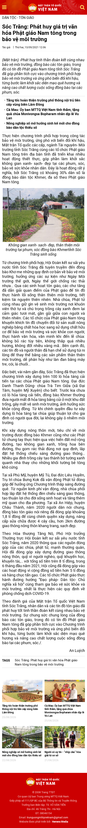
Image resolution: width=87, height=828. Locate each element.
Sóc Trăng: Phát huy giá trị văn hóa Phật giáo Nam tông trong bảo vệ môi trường (46, 662)
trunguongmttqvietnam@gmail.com (47, 817)
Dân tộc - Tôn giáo (18, 18)
